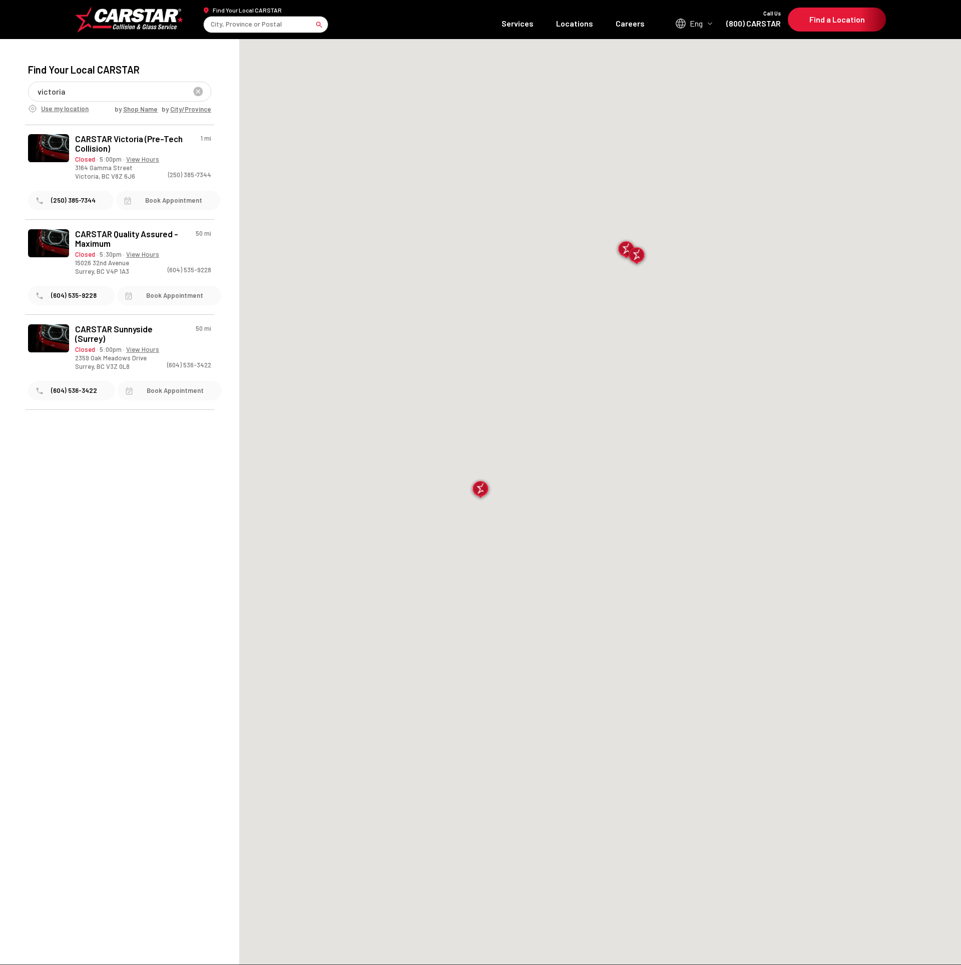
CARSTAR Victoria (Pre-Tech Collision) (129, 143)
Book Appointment (173, 200)
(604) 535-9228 (189, 270)
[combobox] (211, 24)
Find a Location (837, 19)
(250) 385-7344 (189, 175)
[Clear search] (198, 92)
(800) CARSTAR (753, 19)
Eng (696, 23)
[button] (480, 490)
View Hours (142, 159)
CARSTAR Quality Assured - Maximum (126, 238)
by (136, 109)
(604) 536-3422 (189, 365)
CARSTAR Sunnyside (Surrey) (114, 333)
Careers (630, 23)
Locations (574, 23)
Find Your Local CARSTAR (247, 10)
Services (518, 23)
